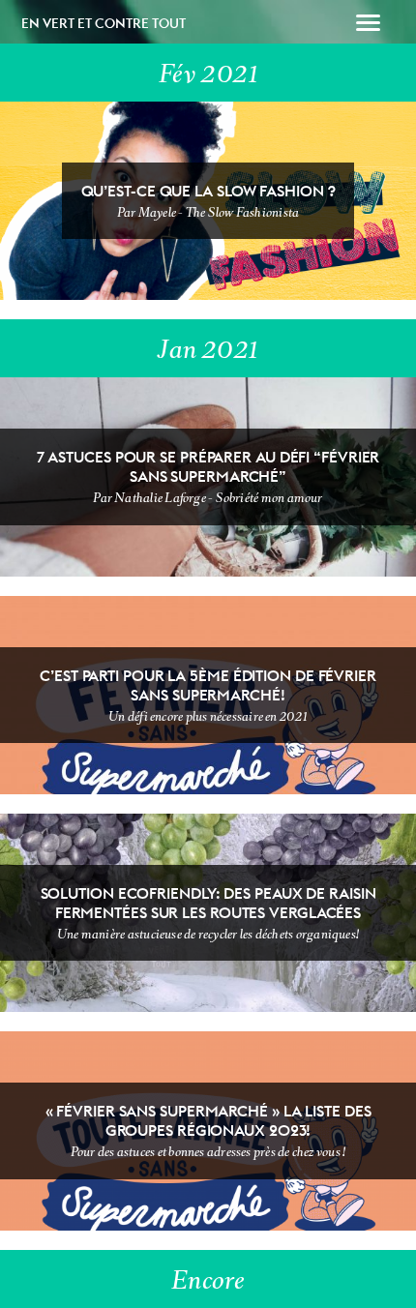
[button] (368, 25)
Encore (208, 1280)
